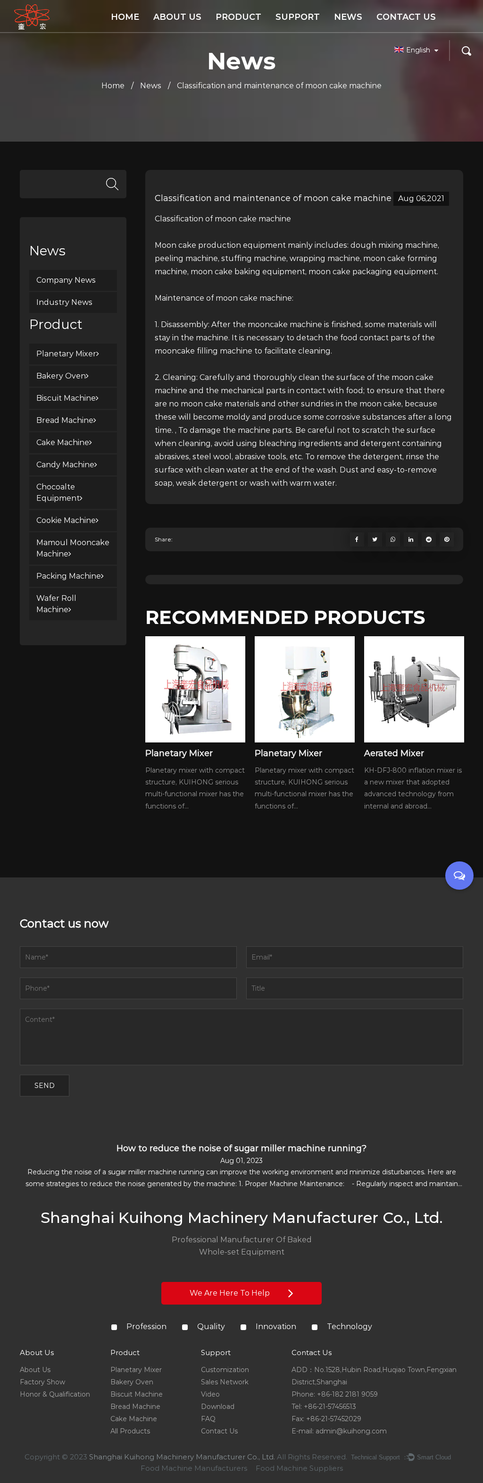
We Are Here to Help (231, 1293)
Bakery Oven (61, 375)
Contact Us (406, 17)
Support (297, 17)
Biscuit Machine (66, 398)
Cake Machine (62, 442)
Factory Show (42, 1382)
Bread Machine (64, 420)
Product (238, 17)
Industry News (64, 302)
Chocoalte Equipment (58, 492)
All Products (130, 1431)
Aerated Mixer (394, 753)
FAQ (208, 1419)
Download (217, 1406)
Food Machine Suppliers (299, 1468)
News (348, 17)
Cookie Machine (66, 520)
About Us (177, 17)
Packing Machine (68, 576)
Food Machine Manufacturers (194, 1468)
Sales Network (225, 1382)
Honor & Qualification (189, 30)
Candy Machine (65, 464)
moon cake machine (253, 218)
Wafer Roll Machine (56, 604)
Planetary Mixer (66, 353)
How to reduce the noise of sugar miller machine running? (241, 1148)
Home (125, 17)
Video (210, 1394)
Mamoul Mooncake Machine (72, 548)
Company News (66, 280)
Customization (225, 1369)
